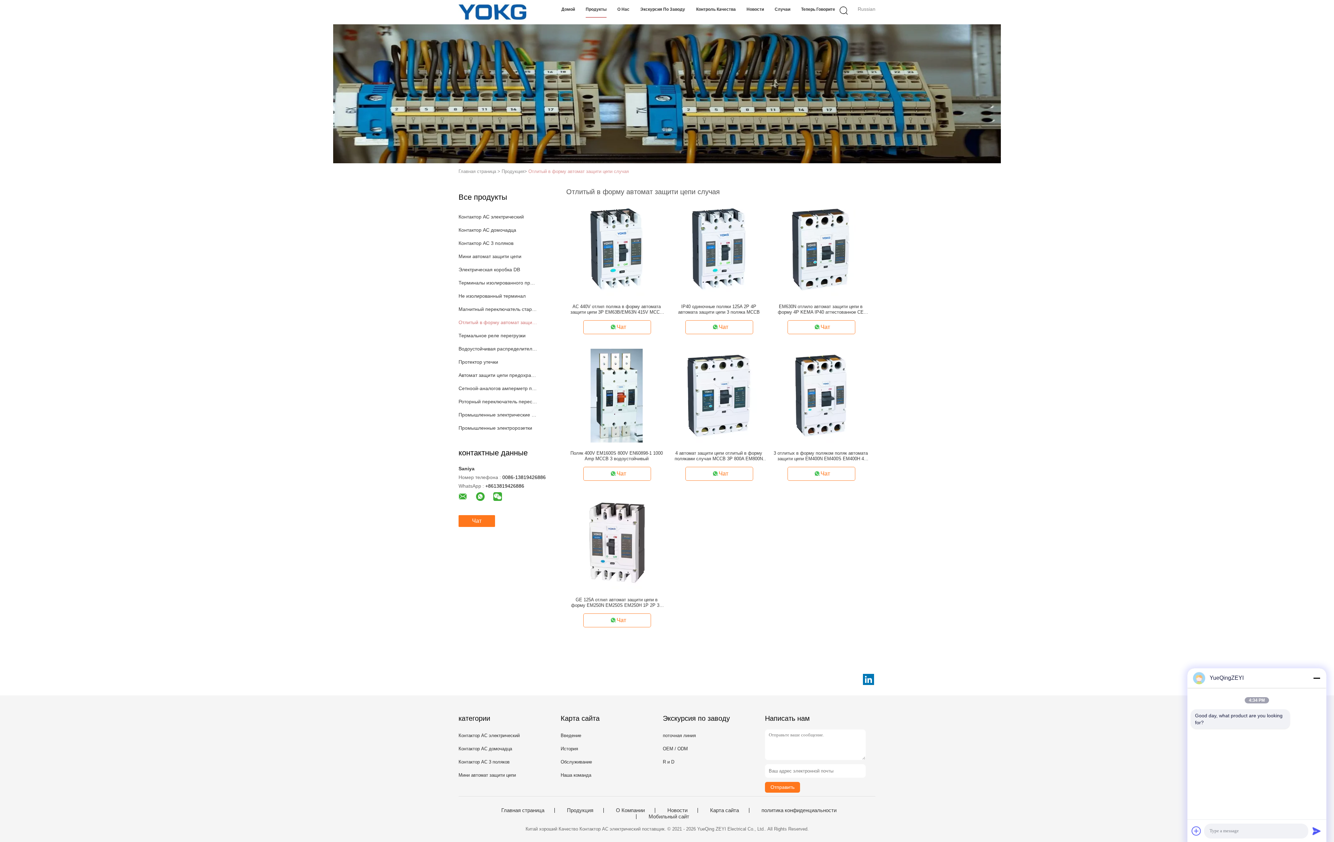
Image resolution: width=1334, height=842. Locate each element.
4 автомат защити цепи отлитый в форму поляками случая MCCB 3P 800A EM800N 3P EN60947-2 (719, 456)
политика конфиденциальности (799, 810)
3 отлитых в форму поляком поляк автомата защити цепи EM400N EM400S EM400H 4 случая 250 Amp (821, 456)
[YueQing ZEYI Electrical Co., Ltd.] (492, 12)
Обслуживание (576, 762)
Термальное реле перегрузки (492, 335)
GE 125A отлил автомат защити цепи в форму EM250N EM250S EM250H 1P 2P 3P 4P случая (616, 602)
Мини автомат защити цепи (490, 256)
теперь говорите (818, 9)
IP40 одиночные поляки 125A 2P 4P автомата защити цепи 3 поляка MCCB (719, 309)
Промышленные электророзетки (495, 428)
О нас (623, 9)
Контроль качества (716, 9)
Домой (568, 9)
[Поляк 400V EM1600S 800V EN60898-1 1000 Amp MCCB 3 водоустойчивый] (617, 395)
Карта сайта (724, 810)
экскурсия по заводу (662, 9)
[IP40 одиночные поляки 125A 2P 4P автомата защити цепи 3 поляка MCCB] (718, 248)
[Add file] (1196, 831)
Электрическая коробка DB (489, 269)
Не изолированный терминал (492, 296)
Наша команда (576, 775)
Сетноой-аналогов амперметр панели (498, 388)
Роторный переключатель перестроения (498, 401)
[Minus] (1316, 678)
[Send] (1316, 831)
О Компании (630, 810)
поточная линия (679, 735)
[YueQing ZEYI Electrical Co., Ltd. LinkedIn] (868, 679)
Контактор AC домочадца (487, 230)
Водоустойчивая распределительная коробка (498, 349)
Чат (476, 521)
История (569, 748)
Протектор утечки (478, 362)
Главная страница (522, 810)
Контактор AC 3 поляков (486, 243)
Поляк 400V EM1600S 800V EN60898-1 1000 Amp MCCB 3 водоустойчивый (616, 456)
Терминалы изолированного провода (498, 283)
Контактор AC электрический (491, 217)
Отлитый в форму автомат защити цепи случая (578, 171)
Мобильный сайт (669, 816)
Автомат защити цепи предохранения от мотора (498, 375)
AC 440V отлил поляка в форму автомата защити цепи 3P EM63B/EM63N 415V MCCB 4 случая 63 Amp (616, 309)
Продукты (596, 9)
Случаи (782, 9)
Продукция (580, 810)
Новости (755, 9)
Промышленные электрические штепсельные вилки (498, 415)
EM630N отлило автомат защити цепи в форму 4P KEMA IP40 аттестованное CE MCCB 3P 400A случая (821, 309)
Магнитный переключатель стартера (498, 309)
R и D (668, 762)
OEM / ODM (675, 748)
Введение (571, 735)
